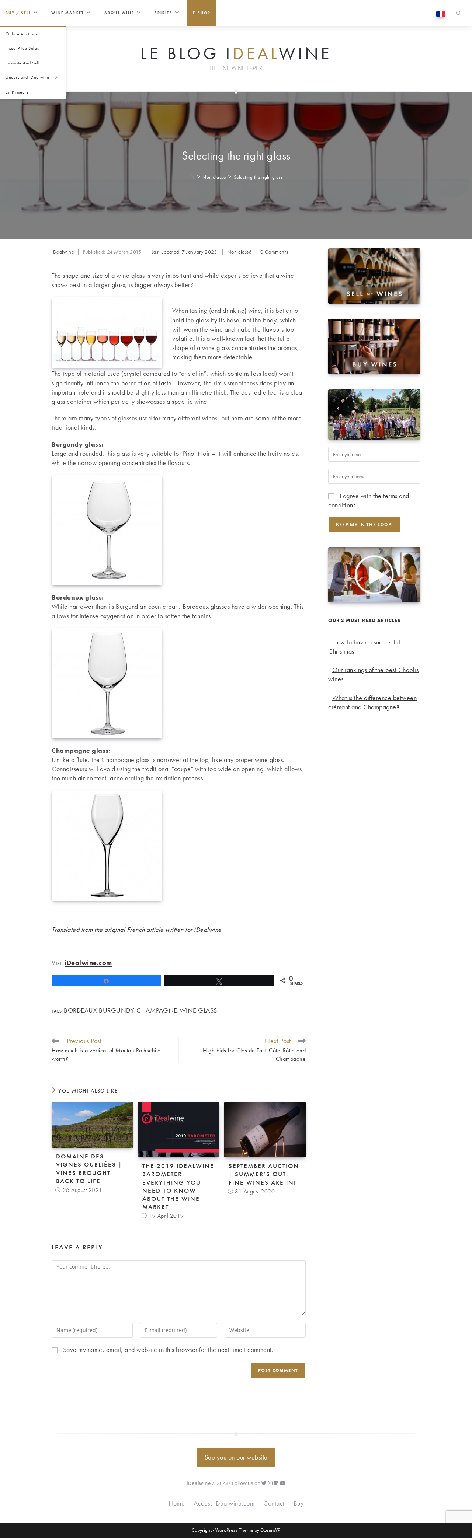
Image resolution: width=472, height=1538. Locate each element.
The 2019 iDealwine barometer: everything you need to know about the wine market (178, 1186)
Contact (274, 1503)
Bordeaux (80, 1010)
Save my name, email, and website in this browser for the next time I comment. (168, 1349)
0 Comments (274, 251)
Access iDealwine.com (224, 1503)
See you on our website (236, 1457)
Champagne (156, 1010)
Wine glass (198, 1010)
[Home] (192, 177)
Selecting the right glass (258, 177)
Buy (299, 1503)
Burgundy (116, 1010)
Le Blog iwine (236, 53)
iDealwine (63, 251)
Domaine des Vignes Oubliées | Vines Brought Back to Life (89, 1168)
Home (177, 1503)
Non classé (239, 251)
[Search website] (459, 14)
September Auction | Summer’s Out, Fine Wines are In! (264, 1174)
